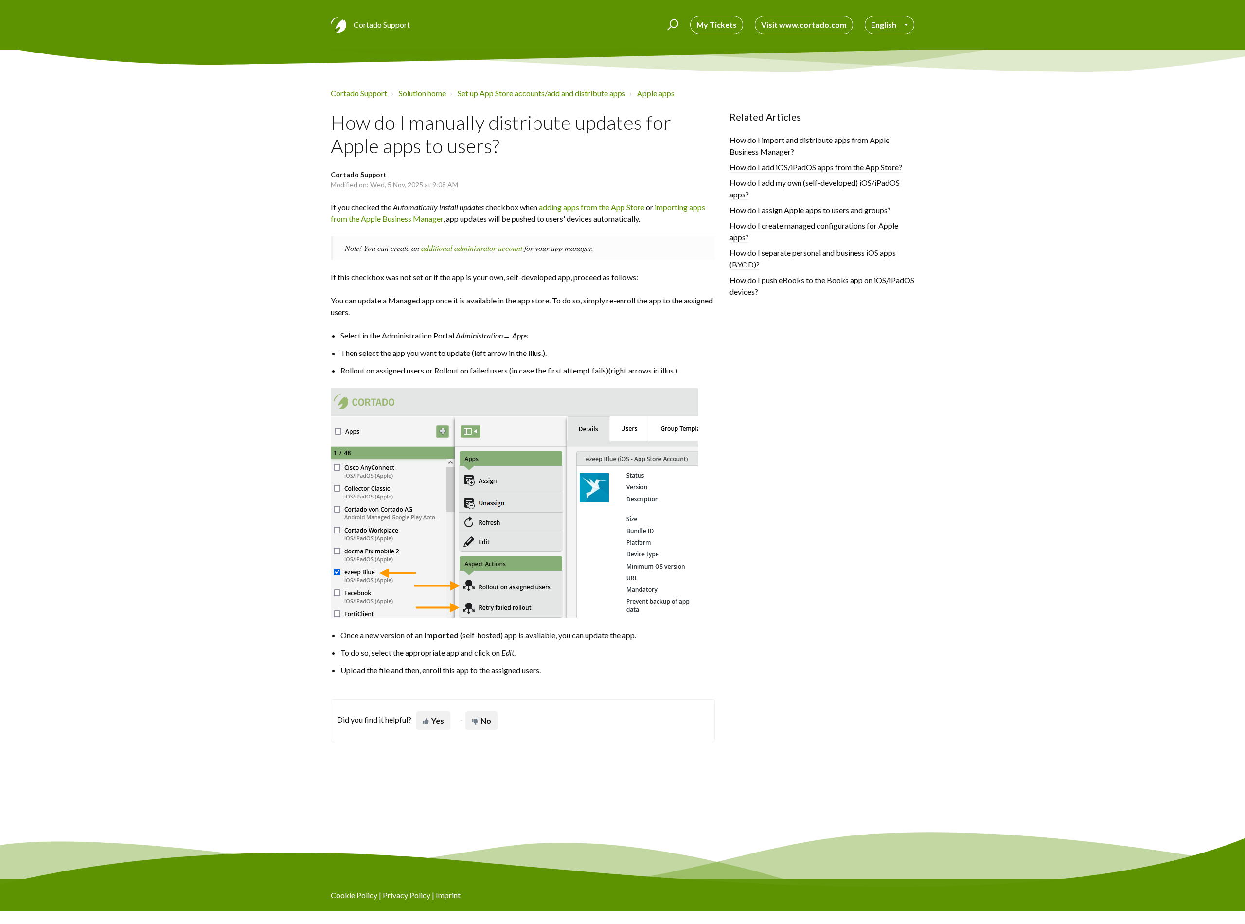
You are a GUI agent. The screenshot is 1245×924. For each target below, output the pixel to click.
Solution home (422, 93)
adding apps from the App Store (591, 207)
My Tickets (716, 24)
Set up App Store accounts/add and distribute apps (541, 93)
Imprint (448, 895)
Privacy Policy (406, 895)
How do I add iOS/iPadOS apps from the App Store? (815, 167)
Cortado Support (359, 93)
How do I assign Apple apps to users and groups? (810, 209)
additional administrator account (471, 248)
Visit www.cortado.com (804, 24)
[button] (671, 24)
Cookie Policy (354, 895)
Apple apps (656, 93)
